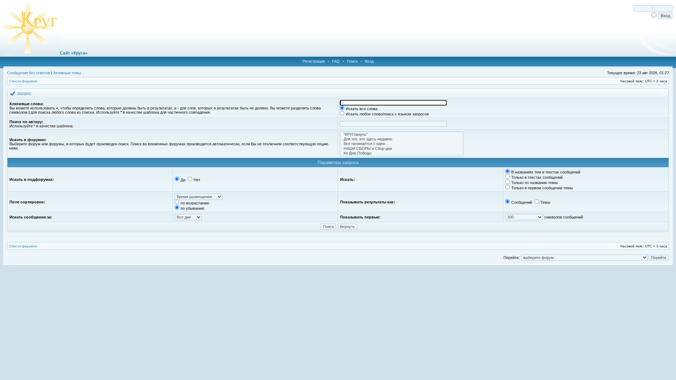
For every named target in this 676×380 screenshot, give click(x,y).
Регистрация (313, 61)
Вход (369, 61)
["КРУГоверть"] (401, 134)
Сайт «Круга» (74, 53)
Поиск (352, 61)
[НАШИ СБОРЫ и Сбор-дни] (401, 148)
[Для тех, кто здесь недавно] (401, 139)
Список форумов (23, 81)
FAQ (336, 61)
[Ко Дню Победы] (401, 153)
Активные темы (67, 73)
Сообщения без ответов (28, 73)
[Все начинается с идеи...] (401, 143)
